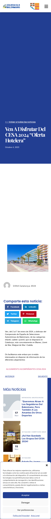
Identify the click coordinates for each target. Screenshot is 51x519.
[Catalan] (37, 4)
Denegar (25, 502)
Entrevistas (26, 397)
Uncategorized (37, 397)
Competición (36, 432)
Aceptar (25, 495)
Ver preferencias (25, 510)
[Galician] (32, 7)
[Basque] (32, 4)
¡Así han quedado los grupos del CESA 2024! (33, 438)
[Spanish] (37, 7)
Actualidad (26, 432)
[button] (46, 465)
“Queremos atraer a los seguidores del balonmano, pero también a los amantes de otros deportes (33, 408)
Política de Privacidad (21, 516)
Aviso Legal (35, 516)
